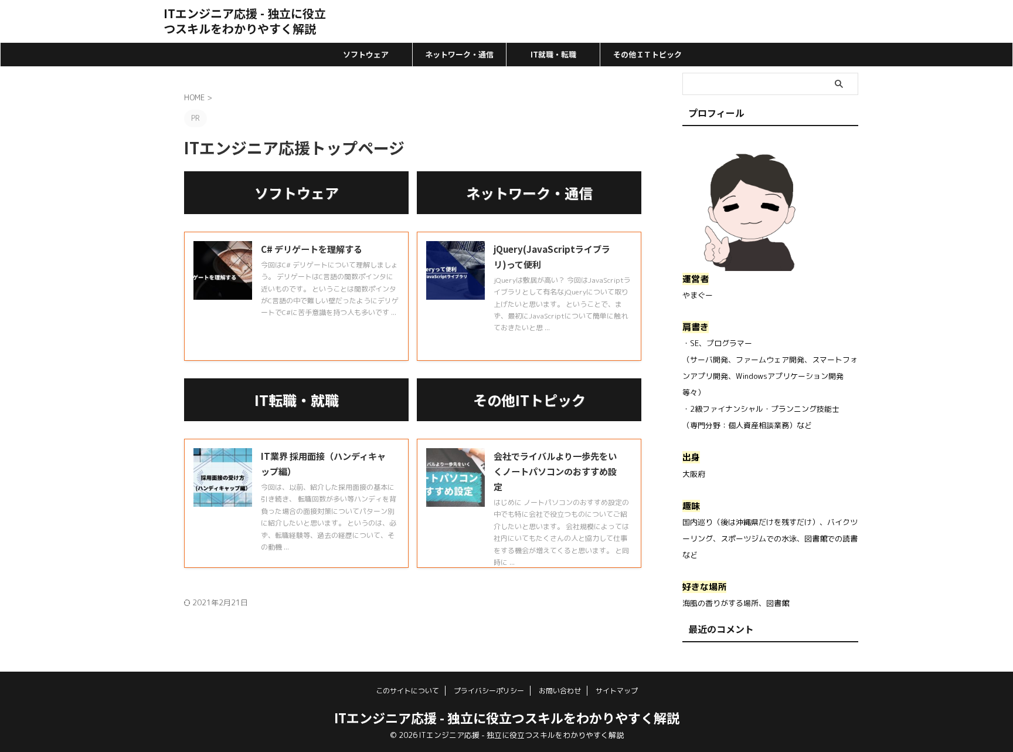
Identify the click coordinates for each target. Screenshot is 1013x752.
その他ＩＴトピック (647, 54)
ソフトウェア (366, 54)
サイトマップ (617, 691)
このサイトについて (407, 691)
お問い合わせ (560, 691)
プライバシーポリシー (489, 691)
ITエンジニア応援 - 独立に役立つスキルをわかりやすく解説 (245, 21)
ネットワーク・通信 (459, 54)
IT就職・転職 (553, 54)
